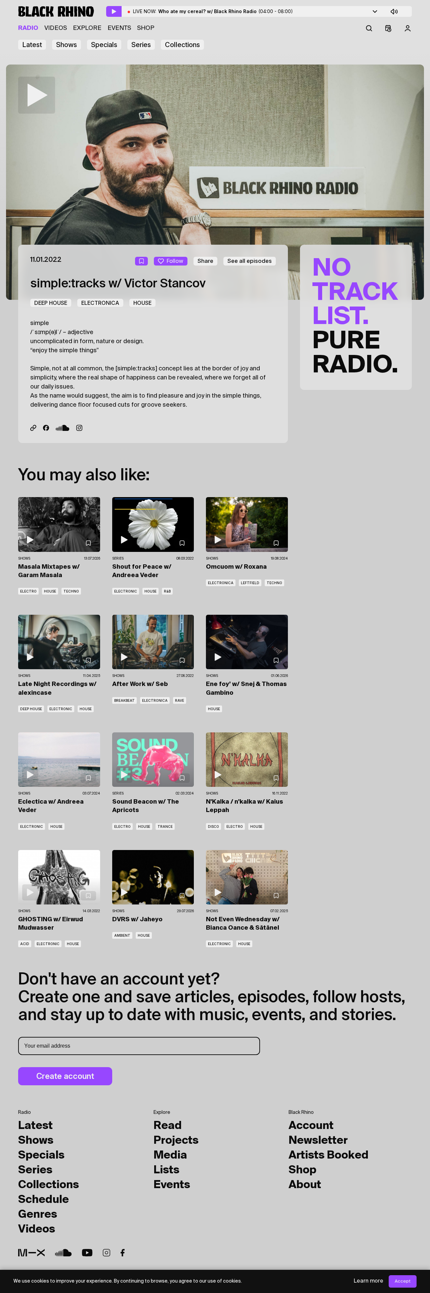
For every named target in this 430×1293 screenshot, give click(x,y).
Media (170, 1155)
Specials (104, 45)
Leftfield (250, 583)
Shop (145, 28)
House (142, 302)
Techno (71, 591)
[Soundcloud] (63, 428)
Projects (176, 1140)
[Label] (33, 428)
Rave (179, 700)
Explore (87, 28)
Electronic (125, 591)
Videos (55, 28)
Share (205, 260)
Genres (37, 1214)
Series (141, 45)
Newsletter (318, 1140)
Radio (28, 28)
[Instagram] (79, 428)
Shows (66, 45)
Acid (24, 944)
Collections (182, 45)
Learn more (368, 1281)
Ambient (122, 935)
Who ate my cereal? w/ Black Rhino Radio (225, 11)
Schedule (43, 1200)
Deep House (50, 302)
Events (119, 28)
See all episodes (249, 260)
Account (311, 1126)
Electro (28, 591)
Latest (32, 45)
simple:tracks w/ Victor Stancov (118, 284)
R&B (167, 591)
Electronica (100, 302)
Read (168, 1126)
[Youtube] (87, 1252)
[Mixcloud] (31, 1252)
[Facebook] (46, 428)
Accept (403, 1281)
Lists (166, 1170)
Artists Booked (329, 1155)
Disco (213, 826)
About (305, 1185)
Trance (165, 826)
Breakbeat (124, 700)
